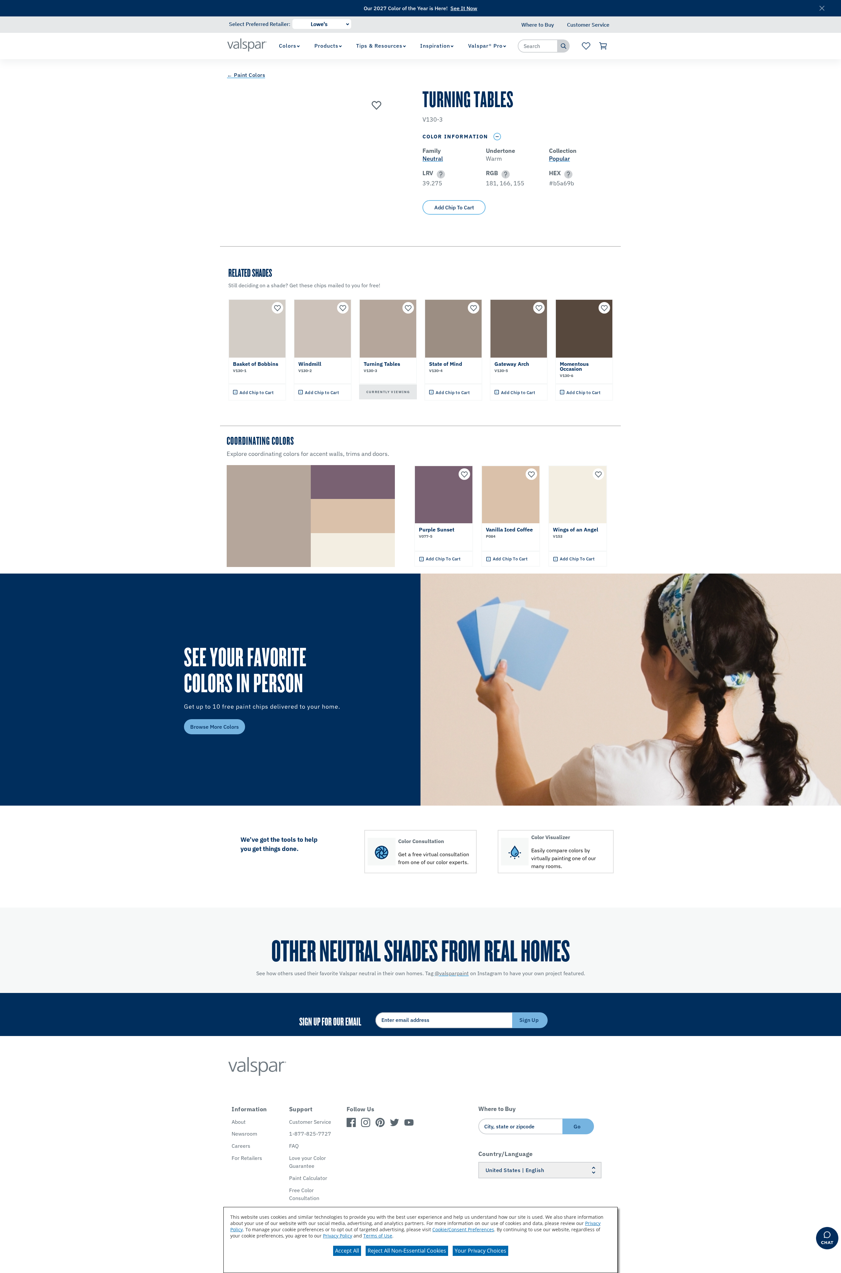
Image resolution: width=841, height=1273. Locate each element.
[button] (439, 174)
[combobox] (538, 46)
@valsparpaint (452, 973)
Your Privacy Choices (480, 1250)
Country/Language (505, 1154)
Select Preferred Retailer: (259, 24)
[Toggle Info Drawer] (497, 137)
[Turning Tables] (376, 105)
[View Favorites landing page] (586, 46)
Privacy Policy (337, 1236)
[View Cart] (603, 46)
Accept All (347, 1250)
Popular (559, 158)
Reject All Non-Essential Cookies (407, 1250)
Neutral (432, 158)
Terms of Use (377, 1236)
